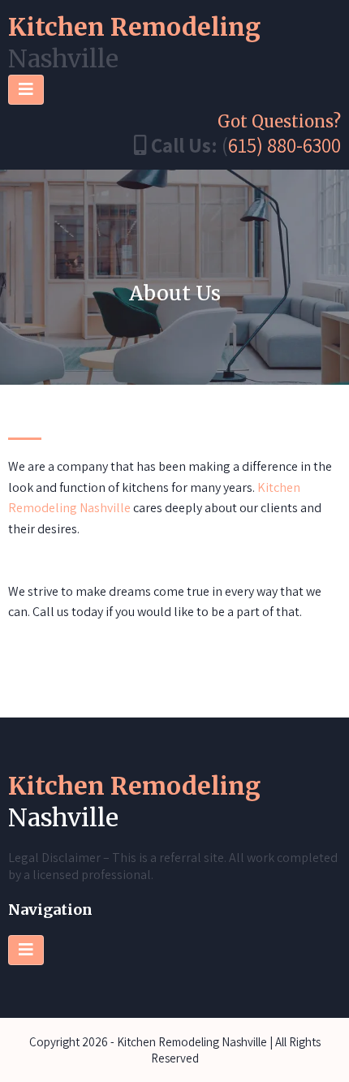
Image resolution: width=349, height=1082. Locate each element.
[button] (26, 90)
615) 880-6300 (284, 144)
